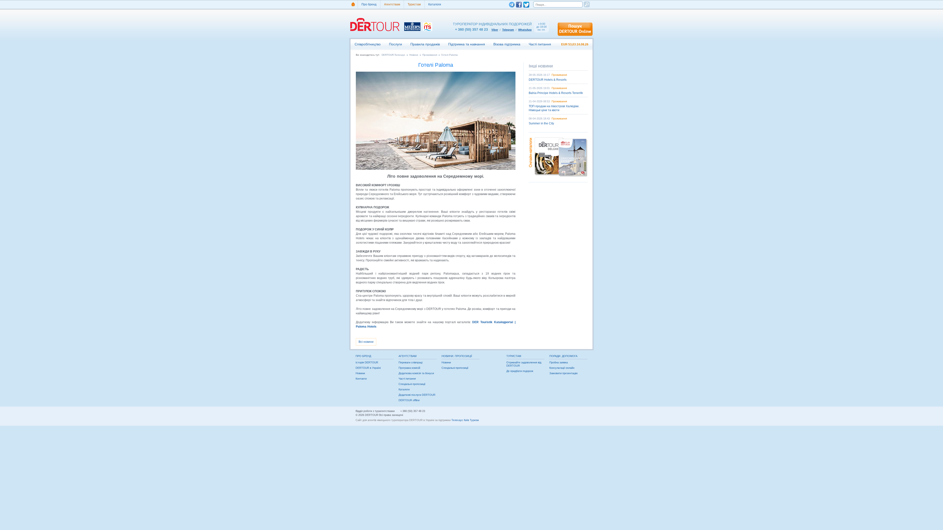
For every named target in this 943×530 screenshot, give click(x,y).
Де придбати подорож (519, 371)
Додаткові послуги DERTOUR (417, 394)
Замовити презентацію (563, 373)
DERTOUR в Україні (368, 367)
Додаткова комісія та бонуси (416, 373)
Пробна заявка (558, 362)
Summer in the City (541, 123)
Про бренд (368, 4)
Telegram (508, 29)
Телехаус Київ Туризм (465, 420)
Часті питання (540, 44)
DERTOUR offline (409, 400)
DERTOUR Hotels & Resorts (548, 79)
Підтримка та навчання (466, 44)
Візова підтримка (506, 44)
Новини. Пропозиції (457, 356)
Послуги (395, 44)
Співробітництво (368, 44)
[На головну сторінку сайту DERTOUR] (353, 4)
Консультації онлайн (561, 367)
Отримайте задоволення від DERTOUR (523, 364)
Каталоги (434, 4)
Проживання (429, 55)
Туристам (414, 4)
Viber (494, 29)
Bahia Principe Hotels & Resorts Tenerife (556, 93)
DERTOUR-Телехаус (393, 55)
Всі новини (366, 342)
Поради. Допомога (563, 356)
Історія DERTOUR (367, 362)
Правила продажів (425, 44)
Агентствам (392, 4)
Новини (413, 55)
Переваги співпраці (410, 362)
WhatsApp (525, 29)
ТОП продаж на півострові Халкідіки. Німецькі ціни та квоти (554, 108)
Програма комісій (409, 367)
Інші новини (541, 66)
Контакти (361, 378)
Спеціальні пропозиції (412, 384)
